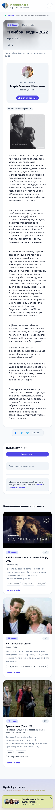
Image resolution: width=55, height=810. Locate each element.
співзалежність (14, 584)
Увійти (39, 484)
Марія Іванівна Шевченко (27, 86)
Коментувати (27, 454)
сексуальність (13, 666)
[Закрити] (51, 798)
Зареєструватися (17, 487)
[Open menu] (50, 6)
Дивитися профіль (27, 98)
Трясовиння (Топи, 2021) (20, 726)
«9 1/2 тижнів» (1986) (18, 643)
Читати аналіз (14, 590)
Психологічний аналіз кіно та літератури (24, 53)
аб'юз (10, 45)
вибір (10, 752)
